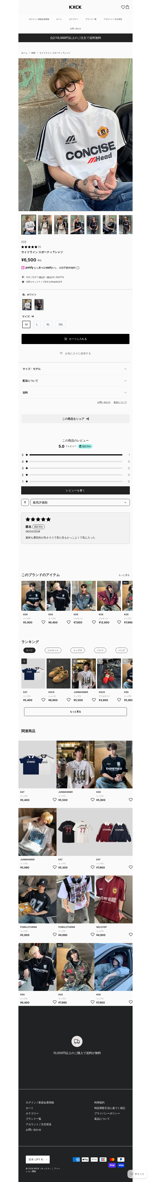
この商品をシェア (73, 418)
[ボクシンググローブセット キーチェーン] (109, 674)
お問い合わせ (75, 28)
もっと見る (124, 575)
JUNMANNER (81, 692)
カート (59, 19)
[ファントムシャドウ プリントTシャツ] (84, 674)
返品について (120, 402)
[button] (29, 246)
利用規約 (99, 1102)
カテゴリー (73, 19)
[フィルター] (25, 502)
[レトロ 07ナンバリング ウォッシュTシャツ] (37, 899)
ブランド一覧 (90, 19)
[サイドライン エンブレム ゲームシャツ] (33, 596)
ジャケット (78, 618)
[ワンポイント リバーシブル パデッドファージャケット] (109, 596)
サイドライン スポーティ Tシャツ (54, 53)
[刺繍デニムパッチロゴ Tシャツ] (37, 832)
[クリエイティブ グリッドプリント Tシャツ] (76, 899)
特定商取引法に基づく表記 (109, 1107)
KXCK (51, 692)
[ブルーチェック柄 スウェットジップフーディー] (113, 967)
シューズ (52, 696)
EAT (25, 692)
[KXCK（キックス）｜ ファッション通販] (75, 7)
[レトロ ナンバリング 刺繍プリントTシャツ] (76, 832)
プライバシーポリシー (107, 1113)
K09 (33, 53)
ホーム (24, 53)
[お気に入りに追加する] (43, 622)
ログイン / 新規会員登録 (39, 19)
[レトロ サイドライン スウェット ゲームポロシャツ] (113, 832)
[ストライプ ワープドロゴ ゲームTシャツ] (113, 899)
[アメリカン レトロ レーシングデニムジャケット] (84, 596)
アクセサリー (104, 696)
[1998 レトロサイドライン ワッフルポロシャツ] (33, 674)
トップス (27, 618)
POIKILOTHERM (28, 927)
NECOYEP (101, 927)
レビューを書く (75, 490)
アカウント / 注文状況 (113, 19)
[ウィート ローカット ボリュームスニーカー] (59, 674)
